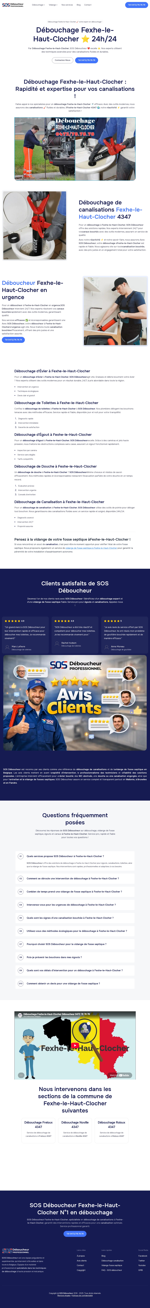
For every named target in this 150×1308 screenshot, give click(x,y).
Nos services (67, 5)
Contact (87, 5)
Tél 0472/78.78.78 (136, 5)
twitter (141, 1260)
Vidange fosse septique (111, 1265)
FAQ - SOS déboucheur (111, 1270)
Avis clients (82, 1260)
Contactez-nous (62, 60)
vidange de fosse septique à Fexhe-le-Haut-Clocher (91, 548)
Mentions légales (64, 1296)
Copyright (81, 1270)
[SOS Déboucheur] (13, 5)
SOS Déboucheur (66, 1293)
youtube (142, 1265)
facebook (142, 1256)
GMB (140, 1270)
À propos (81, 1256)
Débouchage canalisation (112, 1260)
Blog (79, 5)
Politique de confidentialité (82, 1296)
